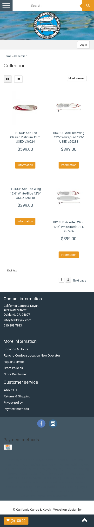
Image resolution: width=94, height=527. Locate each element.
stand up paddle (45, 487)
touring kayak (77, 487)
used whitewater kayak (58, 491)
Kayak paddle (45, 460)
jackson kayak (31, 478)
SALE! (25, 464)
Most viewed (76, 78)
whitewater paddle (60, 496)
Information (25, 165)
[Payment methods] (8, 447)
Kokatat (63, 460)
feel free (71, 469)
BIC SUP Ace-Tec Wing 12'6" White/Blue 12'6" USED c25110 (25, 193)
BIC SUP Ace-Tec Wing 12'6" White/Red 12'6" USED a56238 (68, 137)
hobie (23, 473)
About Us (10, 390)
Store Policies (13, 368)
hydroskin (56, 473)
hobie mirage (38, 473)
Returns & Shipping (17, 396)
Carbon (29, 460)
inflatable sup (74, 473)
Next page (79, 280)
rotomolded (48, 482)
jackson (13, 478)
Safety (35, 464)
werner (81, 491)
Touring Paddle (69, 464)
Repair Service (14, 362)
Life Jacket (78, 460)
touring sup (15, 491)
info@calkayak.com (17, 320)
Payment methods (16, 409)
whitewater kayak (33, 496)
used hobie (32, 491)
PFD (16, 464)
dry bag (58, 469)
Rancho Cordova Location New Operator (32, 355)
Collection (20, 56)
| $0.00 (18, 521)
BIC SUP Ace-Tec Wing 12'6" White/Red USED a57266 (68, 226)
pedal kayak (29, 482)
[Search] (88, 5)
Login (83, 44)
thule (63, 487)
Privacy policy (13, 402)
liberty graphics (74, 478)
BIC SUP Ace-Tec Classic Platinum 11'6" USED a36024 (25, 137)
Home (8, 56)
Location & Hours (16, 349)
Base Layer (14, 460)
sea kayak (66, 482)
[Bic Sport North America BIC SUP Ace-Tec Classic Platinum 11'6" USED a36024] (25, 108)
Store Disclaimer (15, 374)
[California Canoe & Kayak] (47, 25)
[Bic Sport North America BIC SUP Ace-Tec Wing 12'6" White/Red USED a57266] (68, 197)
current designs (40, 469)
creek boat (19, 469)
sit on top (25, 487)
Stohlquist (49, 464)
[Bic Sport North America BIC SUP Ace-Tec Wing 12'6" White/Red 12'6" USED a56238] (68, 108)
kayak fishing (52, 478)
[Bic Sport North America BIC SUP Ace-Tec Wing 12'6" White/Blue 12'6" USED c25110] (25, 180)
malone (14, 482)
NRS (8, 464)
